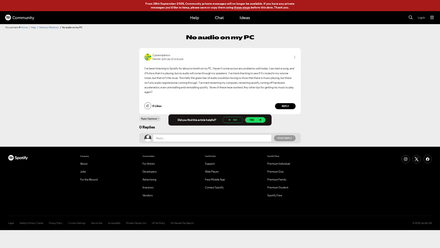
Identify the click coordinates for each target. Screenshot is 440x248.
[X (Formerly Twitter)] (416, 159)
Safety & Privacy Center (31, 223)
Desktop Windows (49, 27)
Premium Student (277, 187)
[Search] (411, 17)
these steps (242, 7)
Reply (285, 106)
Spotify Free (274, 195)
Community (23, 17)
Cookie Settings (77, 223)
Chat (219, 17)
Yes (251, 120)
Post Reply (285, 138)
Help (194, 17)
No (235, 120)
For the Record (89, 179)
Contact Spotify (214, 187)
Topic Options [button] (149, 118)
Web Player (212, 171)
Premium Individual (278, 164)
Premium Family (276, 179)
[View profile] (147, 57)
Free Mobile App (215, 179)
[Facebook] (428, 159)
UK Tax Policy (158, 223)
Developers (149, 171)
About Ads (96, 223)
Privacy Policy (55, 223)
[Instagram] (406, 159)
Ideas (245, 17)
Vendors (147, 195)
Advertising (149, 179)
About (84, 164)
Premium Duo (275, 171)
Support (210, 164)
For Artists (148, 164)
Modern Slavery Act (136, 223)
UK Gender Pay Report (182, 223)
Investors (148, 187)
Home (24, 27)
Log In (421, 17)
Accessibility (114, 223)
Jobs (83, 171)
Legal (11, 223)
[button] (294, 57)
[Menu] (432, 17)
